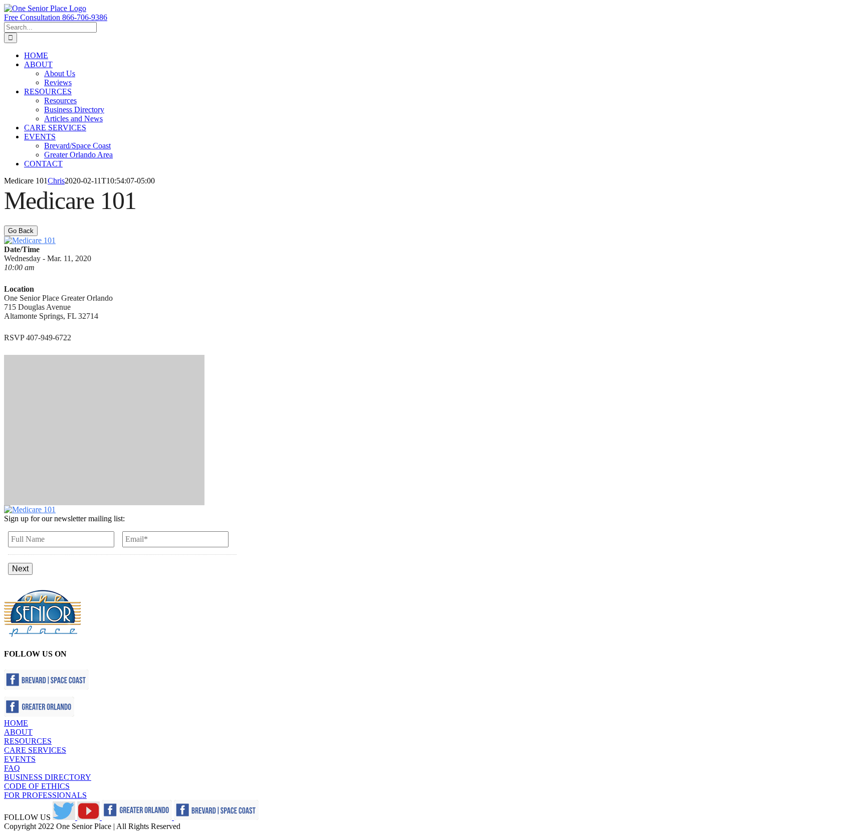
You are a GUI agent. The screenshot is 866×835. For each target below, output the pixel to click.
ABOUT (18, 732)
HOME (16, 723)
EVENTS (20, 759)
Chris (56, 180)
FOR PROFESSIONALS (45, 795)
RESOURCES (28, 741)
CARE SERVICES (35, 750)
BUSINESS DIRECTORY (47, 777)
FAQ (12, 768)
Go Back (21, 231)
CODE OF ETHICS (37, 786)
